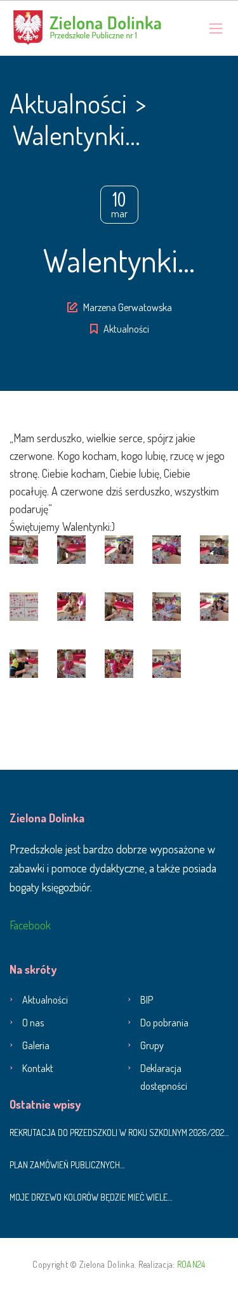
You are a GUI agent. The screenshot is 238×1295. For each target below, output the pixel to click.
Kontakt (37, 1068)
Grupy (152, 1045)
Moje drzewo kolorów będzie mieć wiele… (91, 1197)
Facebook (30, 925)
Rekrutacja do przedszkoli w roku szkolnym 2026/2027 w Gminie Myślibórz (119, 1132)
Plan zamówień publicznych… (67, 1164)
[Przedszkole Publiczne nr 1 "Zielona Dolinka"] (87, 28)
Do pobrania (164, 1022)
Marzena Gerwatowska (127, 307)
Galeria (36, 1045)
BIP (146, 999)
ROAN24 (191, 1264)
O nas (33, 1022)
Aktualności (126, 328)
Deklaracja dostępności (163, 1077)
